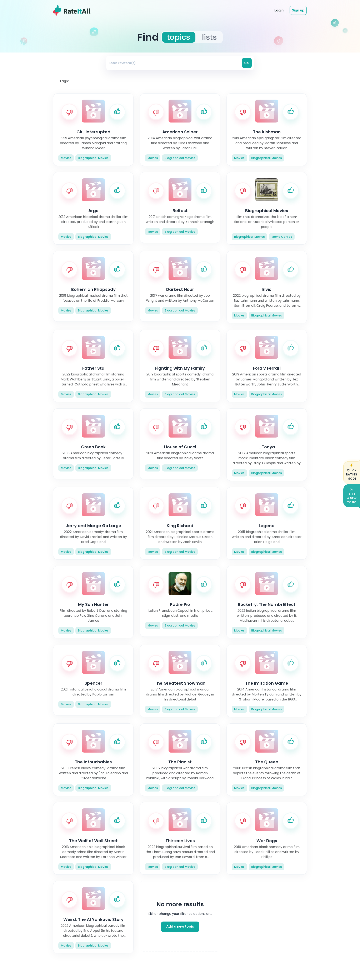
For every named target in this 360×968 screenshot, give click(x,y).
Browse (225, 10)
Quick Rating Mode (351, 474)
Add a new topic (180, 926)
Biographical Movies (93, 158)
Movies (66, 158)
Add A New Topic (351, 498)
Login (279, 10)
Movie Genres (281, 237)
